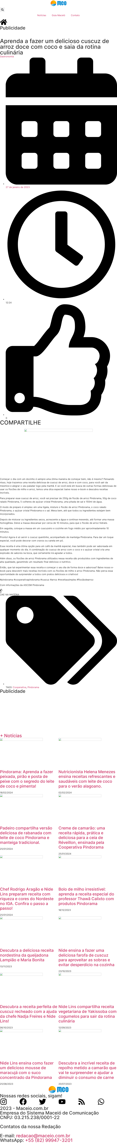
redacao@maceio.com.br (43, 1135)
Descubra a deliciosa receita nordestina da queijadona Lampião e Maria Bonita (27, 955)
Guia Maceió (58, 15)
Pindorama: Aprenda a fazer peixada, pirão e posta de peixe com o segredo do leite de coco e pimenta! (27, 779)
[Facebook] (23, 1101)
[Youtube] (62, 1101)
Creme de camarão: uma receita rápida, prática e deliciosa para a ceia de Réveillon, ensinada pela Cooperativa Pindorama (81, 838)
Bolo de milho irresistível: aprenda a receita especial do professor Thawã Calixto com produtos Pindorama (86, 896)
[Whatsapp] (101, 1101)
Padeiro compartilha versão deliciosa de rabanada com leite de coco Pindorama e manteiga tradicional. (26, 835)
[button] (2, 9)
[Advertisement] (58, 33)
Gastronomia (7, 56)
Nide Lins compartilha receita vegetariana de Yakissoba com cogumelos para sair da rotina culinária (87, 1013)
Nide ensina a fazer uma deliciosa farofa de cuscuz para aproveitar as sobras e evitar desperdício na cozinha (86, 957)
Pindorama (33, 687)
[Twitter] (42, 1101)
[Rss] (81, 1101)
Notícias (41, 15)
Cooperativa (19, 687)
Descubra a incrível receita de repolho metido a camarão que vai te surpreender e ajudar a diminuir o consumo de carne (87, 1070)
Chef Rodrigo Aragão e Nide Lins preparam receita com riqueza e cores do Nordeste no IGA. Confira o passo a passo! (27, 899)
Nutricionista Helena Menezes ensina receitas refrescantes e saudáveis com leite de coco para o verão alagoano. (86, 779)
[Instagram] (3, 1101)
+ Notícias (11, 735)
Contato (75, 15)
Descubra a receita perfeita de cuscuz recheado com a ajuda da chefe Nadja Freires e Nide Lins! (28, 1013)
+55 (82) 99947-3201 (49, 1140)
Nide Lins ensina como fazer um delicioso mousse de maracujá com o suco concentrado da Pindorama (27, 1070)
